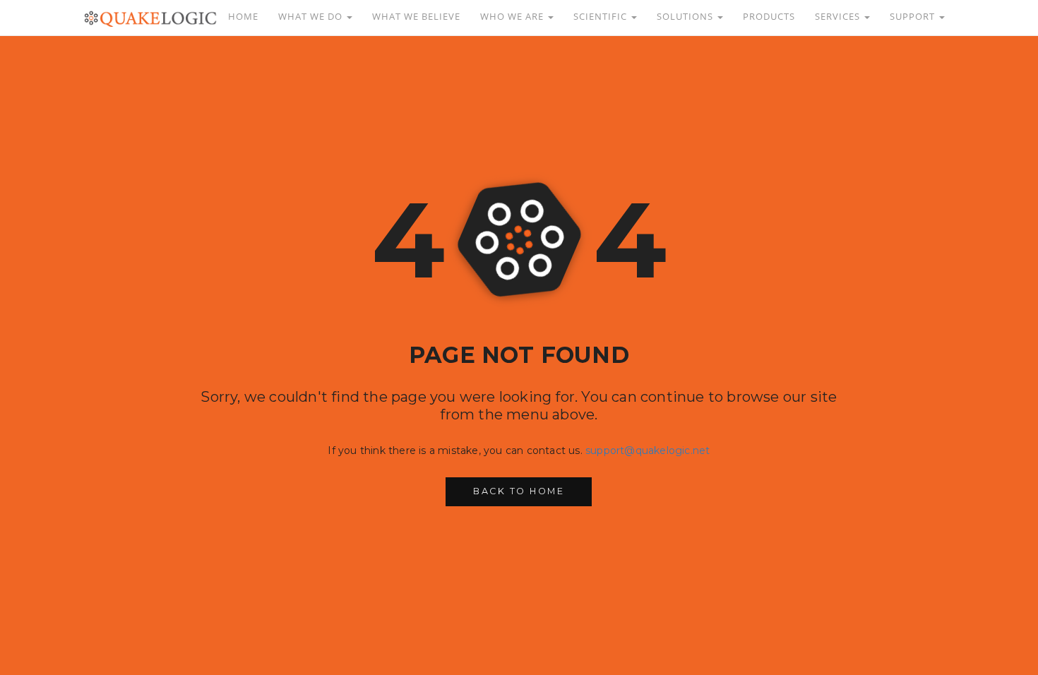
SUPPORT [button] (914, 17)
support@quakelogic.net (647, 450)
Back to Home (518, 491)
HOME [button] (243, 17)
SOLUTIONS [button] (686, 17)
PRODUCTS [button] (769, 17)
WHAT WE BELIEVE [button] (416, 17)
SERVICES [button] (839, 17)
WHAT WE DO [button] (311, 17)
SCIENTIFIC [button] (601, 17)
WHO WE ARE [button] (513, 17)
